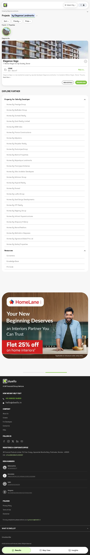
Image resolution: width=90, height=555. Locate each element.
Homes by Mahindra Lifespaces (18, 233)
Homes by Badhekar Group (17, 110)
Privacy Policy (7, 506)
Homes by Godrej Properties (17, 244)
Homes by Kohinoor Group (16, 177)
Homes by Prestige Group (16, 104)
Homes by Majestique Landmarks (19, 160)
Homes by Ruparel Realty (16, 183)
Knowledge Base (13, 261)
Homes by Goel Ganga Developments (20, 199)
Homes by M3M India (14, 127)
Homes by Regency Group (16, 211)
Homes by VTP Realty (15, 205)
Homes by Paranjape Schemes (18, 166)
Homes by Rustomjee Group (17, 149)
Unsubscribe (6, 537)
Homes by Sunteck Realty (16, 116)
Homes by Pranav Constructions (19, 132)
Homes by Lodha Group (15, 194)
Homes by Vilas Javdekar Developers (20, 172)
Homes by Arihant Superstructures (20, 216)
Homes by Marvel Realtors (16, 227)
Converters (11, 256)
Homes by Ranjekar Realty (17, 144)
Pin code (10, 267)
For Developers (7, 422)
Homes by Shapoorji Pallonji (17, 222)
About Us (5, 414)
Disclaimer (6, 514)
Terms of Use (7, 510)
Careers (5, 418)
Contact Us (6, 426)
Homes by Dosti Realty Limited (18, 121)
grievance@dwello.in (34, 520)
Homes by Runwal (13, 188)
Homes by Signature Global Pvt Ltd (20, 239)
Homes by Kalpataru (14, 138)
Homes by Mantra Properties (17, 155)
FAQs (4, 430)
